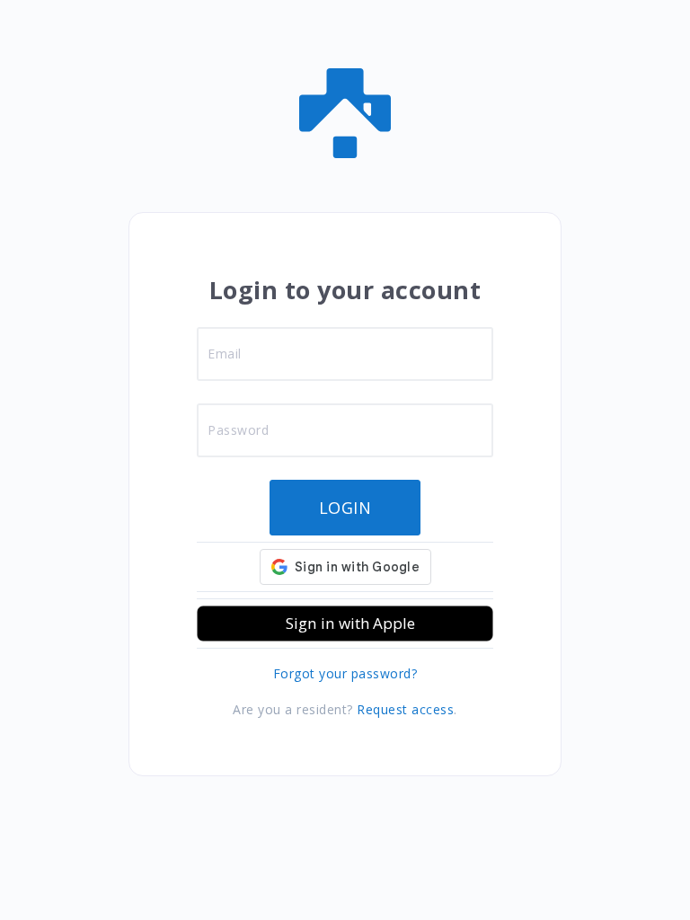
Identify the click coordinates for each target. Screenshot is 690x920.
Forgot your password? (345, 673)
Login (345, 507)
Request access (405, 709)
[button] (345, 623)
